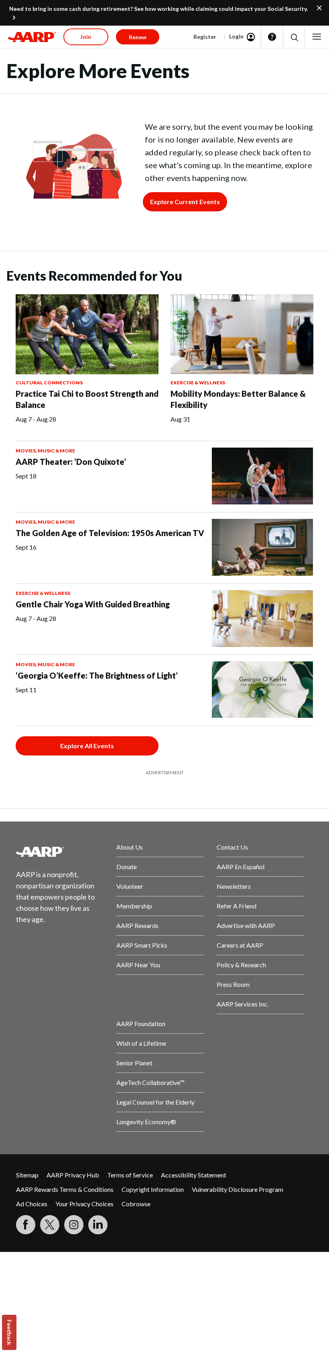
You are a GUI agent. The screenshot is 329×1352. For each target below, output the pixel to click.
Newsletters (234, 886)
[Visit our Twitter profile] (49, 1224)
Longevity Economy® (146, 1121)
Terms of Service (130, 1175)
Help (272, 37)
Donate (126, 866)
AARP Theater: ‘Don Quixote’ (71, 461)
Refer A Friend (236, 906)
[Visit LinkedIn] (98, 1224)
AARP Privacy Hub (73, 1175)
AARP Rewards (137, 925)
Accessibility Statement (193, 1175)
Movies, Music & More (45, 451)
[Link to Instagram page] (73, 1224)
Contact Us (232, 847)
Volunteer (129, 886)
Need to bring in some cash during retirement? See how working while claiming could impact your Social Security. (158, 8)
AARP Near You (138, 964)
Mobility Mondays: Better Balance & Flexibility (238, 399)
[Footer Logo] (60, 852)
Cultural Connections (49, 383)
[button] (294, 37)
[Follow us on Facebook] (25, 1224)
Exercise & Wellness (198, 383)
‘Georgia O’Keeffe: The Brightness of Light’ (97, 675)
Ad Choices (31, 1203)
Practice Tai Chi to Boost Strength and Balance (87, 399)
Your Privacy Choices (84, 1203)
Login (236, 36)
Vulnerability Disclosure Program (237, 1189)
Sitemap (27, 1175)
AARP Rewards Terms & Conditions (65, 1189)
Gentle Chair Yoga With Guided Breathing (93, 604)
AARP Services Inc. (242, 1004)
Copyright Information (153, 1189)
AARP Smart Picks (141, 945)
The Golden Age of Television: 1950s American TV (110, 533)
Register (204, 36)
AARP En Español (240, 866)
